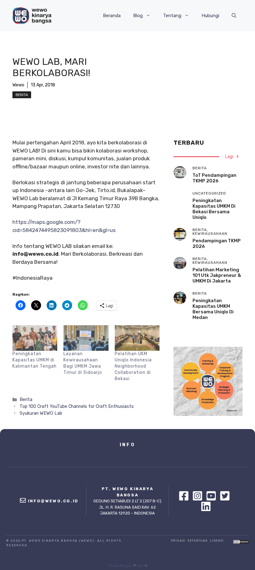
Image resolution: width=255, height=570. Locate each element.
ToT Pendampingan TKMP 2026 (214, 178)
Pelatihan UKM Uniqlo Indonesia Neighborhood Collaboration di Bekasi (133, 366)
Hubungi (210, 15)
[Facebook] (185, 495)
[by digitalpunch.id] (146, 566)
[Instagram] (199, 495)
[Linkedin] (206, 506)
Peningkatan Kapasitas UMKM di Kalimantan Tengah (34, 360)
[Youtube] (213, 495)
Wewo (18, 85)
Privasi (178, 541)
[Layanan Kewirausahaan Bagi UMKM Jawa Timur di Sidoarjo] (85, 338)
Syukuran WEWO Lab (41, 413)
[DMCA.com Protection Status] (241, 542)
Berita (22, 95)
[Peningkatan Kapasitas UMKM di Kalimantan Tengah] (34, 338)
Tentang (172, 15)
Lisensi (217, 541)
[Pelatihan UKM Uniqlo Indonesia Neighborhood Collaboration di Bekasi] (137, 338)
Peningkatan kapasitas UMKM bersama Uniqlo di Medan (213, 309)
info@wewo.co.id (53, 501)
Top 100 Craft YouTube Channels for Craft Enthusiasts (77, 406)
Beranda (112, 15)
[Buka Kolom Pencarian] (234, 15)
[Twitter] (226, 495)
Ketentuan (198, 541)
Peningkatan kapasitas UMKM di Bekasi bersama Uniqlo (213, 209)
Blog (138, 15)
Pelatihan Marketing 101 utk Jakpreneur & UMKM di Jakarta (216, 275)
